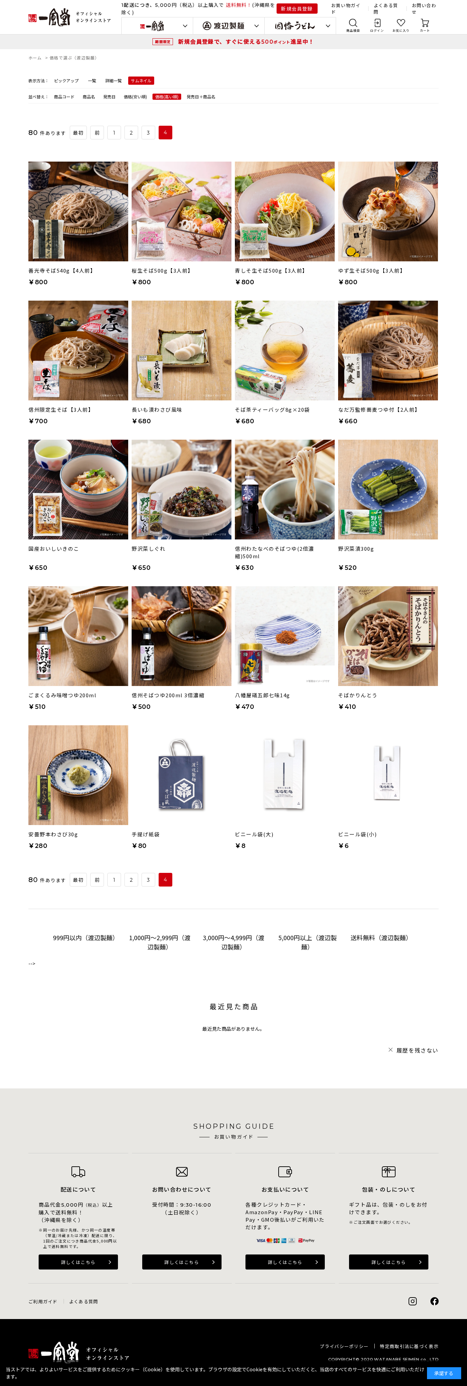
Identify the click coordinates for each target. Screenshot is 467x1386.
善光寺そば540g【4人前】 (62, 270)
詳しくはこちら (78, 1262)
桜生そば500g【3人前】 (163, 270)
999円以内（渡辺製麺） (86, 937)
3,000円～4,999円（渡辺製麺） (233, 942)
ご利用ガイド (43, 1301)
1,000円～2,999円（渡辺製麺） (159, 942)
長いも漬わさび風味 (157, 409)
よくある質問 (83, 1301)
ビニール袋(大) (254, 834)
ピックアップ (66, 80)
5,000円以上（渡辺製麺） (307, 942)
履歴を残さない (418, 1050)
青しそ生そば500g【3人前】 (271, 270)
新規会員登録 (296, 8)
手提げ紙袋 (146, 834)
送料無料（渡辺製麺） (381, 937)
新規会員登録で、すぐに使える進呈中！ (246, 41)
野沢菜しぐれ (148, 548)
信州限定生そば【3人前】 (61, 409)
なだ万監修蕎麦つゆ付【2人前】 (379, 409)
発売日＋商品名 (201, 96)
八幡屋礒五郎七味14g (262, 695)
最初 (78, 133)
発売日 (109, 96)
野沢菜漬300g (356, 548)
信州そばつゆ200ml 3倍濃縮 (168, 695)
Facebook (434, 1301)
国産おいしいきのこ (53, 548)
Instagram (413, 1301)
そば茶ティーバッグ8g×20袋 (272, 409)
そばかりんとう (358, 695)
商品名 (89, 96)
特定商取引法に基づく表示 (409, 1346)
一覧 (92, 80)
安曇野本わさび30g (53, 834)
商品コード (64, 96)
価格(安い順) (135, 96)
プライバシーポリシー (344, 1346)
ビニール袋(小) (357, 834)
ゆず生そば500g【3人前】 (371, 270)
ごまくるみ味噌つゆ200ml (62, 695)
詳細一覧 (113, 80)
